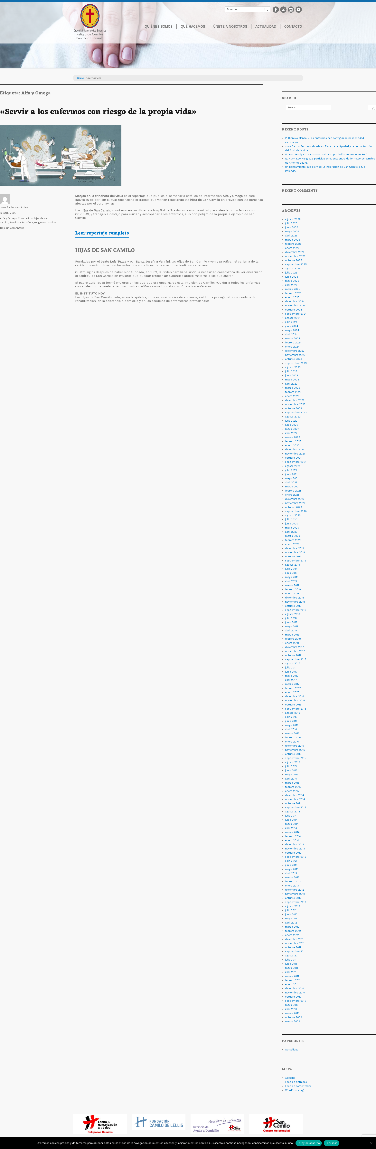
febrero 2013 (293, 881)
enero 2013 (292, 885)
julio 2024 (291, 322)
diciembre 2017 (294, 647)
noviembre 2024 (295, 305)
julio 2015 (291, 766)
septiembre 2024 (296, 313)
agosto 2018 (292, 614)
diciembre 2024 (295, 301)
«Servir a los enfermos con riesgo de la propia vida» (98, 112)
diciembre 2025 (295, 252)
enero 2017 (292, 692)
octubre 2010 (293, 996)
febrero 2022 (293, 441)
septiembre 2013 (295, 856)
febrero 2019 (293, 589)
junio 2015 (291, 770)
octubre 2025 (293, 260)
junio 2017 (291, 671)
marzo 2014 (292, 832)
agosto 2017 (292, 663)
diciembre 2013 (294, 844)
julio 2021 (291, 470)
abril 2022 (291, 433)
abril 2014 (291, 828)
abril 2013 (291, 873)
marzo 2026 (292, 239)
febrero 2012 (293, 930)
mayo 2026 (292, 231)
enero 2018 (292, 642)
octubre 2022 (293, 408)
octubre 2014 (293, 803)
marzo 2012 (292, 926)
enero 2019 (292, 593)
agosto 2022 (293, 416)
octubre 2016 (293, 704)
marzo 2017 (292, 684)
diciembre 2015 (294, 745)
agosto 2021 (292, 465)
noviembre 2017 (295, 651)
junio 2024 (291, 326)
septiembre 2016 (295, 708)
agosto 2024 (293, 317)
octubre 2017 (293, 655)
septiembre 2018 (295, 609)
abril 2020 (291, 531)
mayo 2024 (292, 330)
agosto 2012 (292, 906)
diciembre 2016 (294, 696)
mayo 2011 (291, 967)
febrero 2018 (293, 638)
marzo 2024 (292, 338)
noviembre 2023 (295, 354)
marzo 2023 (292, 387)
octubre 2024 (293, 309)
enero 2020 (292, 544)
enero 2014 (292, 840)
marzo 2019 (292, 585)
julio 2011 (290, 959)
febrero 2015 (293, 786)
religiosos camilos (45, 222)
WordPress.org (294, 1090)
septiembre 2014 (295, 807)
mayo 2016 (291, 725)
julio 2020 (291, 519)
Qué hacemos (193, 26)
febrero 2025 (293, 293)
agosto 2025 (293, 268)
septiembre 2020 (296, 511)
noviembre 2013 (295, 848)
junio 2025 (291, 276)
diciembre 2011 (294, 939)
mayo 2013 (291, 869)
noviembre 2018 (295, 601)
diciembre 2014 (294, 795)
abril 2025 (291, 284)
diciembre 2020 (295, 498)
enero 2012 (292, 935)
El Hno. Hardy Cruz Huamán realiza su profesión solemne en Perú (326, 154)
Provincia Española (21, 222)
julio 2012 (291, 910)
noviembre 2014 (295, 799)
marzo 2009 (292, 1021)
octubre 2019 (293, 556)
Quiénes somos (159, 26)
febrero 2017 (293, 688)
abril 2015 (291, 778)
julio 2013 (291, 860)
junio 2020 (291, 523)
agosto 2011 (292, 955)
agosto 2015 (292, 762)
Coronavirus (25, 218)
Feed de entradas (296, 1081)
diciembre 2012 (294, 889)
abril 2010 (291, 1009)
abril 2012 (291, 922)
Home (80, 78)
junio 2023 (291, 375)
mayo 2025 (292, 280)
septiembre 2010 (295, 1000)
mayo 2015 (291, 774)
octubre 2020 (293, 507)
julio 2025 (291, 272)
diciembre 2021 (294, 449)
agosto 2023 (293, 367)
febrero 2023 (293, 391)
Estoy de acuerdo (308, 1142)
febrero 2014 (293, 836)
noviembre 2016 (295, 700)
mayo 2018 (291, 626)
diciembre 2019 (294, 548)
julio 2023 (291, 371)
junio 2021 (291, 474)
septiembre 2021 (295, 461)
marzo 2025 (292, 289)
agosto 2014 (292, 811)
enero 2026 (292, 247)
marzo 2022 (292, 437)
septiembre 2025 (296, 264)
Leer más (331, 1142)
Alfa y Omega (8, 218)
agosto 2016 (292, 712)
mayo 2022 (292, 428)
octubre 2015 (293, 753)
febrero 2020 (293, 540)
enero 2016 (292, 741)
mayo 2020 (292, 527)
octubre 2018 (293, 605)
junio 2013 (291, 865)
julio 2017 (291, 667)
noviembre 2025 (295, 256)
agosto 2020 (293, 515)
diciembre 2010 (294, 988)
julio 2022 (291, 420)
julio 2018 (291, 618)
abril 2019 (291, 581)
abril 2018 (291, 630)
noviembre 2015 (295, 749)
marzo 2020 (292, 535)
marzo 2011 (292, 976)
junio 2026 (291, 227)
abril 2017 (291, 679)
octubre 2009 (293, 1017)
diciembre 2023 (295, 350)
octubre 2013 (293, 852)
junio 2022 (291, 424)
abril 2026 (291, 235)
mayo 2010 (291, 1004)
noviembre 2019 (295, 552)
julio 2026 (291, 223)
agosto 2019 (292, 564)
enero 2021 (292, 494)
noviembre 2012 (295, 893)
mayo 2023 (292, 379)
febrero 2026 (293, 243)
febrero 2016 (293, 737)
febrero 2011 (292, 980)
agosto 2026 (293, 219)
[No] (371, 1143)
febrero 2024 (293, 342)
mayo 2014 (291, 823)
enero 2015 (292, 791)
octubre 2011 (293, 947)
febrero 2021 (293, 490)
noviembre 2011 (294, 943)
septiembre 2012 (295, 902)
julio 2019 (291, 568)
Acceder (290, 1077)
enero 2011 (291, 984)
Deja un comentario (12, 227)
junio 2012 (291, 914)
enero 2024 (292, 346)
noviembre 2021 (295, 453)
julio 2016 (291, 716)
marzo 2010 (292, 1013)
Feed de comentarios (298, 1086)
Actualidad (265, 26)
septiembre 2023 (296, 363)
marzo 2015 (292, 782)
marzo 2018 (292, 634)
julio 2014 (291, 815)
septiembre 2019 (295, 560)
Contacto (293, 26)
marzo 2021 (292, 486)
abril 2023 (291, 383)
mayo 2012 (291, 918)
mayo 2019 (291, 577)
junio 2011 (291, 963)
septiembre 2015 (295, 758)
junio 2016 (291, 721)
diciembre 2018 (294, 597)
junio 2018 (291, 622)
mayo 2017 (291, 675)
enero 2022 (292, 445)
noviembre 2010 (295, 992)
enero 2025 (292, 297)
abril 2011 (290, 972)
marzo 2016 (292, 733)
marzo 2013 (292, 877)
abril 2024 (291, 334)
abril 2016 (291, 729)
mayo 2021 (291, 478)
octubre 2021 (293, 457)
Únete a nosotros (230, 26)
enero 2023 (292, 396)
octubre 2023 (293, 359)
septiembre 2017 (295, 659)
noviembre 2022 (295, 404)
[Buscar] (372, 107)
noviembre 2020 (295, 503)
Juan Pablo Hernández (14, 207)
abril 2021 (291, 482)
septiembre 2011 (295, 951)
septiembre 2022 (296, 412)
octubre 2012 (293, 897)
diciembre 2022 (295, 400)
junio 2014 (291, 819)
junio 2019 (291, 572)
